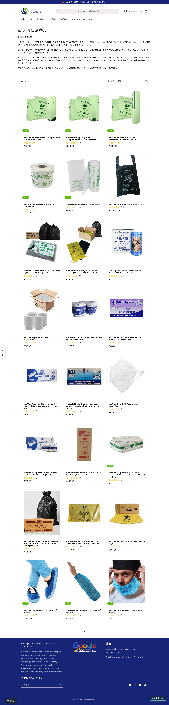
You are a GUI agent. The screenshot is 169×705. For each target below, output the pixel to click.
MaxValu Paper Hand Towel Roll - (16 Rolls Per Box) (41, 338)
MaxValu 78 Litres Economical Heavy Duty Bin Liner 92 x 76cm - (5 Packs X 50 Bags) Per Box (41, 544)
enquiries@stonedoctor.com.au (121, 649)
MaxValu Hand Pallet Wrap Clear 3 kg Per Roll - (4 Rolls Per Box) (83, 474)
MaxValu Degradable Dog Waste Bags (126, 204)
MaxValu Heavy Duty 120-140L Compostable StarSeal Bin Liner (124, 139)
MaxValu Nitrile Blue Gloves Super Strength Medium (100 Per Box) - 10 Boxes (82, 406)
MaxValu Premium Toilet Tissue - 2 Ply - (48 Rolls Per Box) (84, 338)
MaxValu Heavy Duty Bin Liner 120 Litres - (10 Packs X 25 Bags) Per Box (83, 272)
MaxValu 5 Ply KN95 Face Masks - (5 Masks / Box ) (125, 405)
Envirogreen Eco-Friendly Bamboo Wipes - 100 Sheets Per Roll (125, 272)
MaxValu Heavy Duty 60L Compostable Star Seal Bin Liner (42, 139)
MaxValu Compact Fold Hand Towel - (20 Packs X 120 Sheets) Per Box (41, 474)
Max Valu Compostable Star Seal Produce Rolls (39, 205)
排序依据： (111, 81)
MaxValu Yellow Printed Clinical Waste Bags (127, 543)
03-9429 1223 (112, 652)
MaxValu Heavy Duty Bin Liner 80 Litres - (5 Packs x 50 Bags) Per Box (42, 272)
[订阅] (60, 685)
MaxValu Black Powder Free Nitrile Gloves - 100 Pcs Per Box (125, 338)
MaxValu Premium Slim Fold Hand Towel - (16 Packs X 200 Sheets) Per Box (40, 406)
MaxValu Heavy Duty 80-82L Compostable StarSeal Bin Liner (81, 139)
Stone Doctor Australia (87, 700)
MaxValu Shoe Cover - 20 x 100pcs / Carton (40, 611)
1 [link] (78, 631)
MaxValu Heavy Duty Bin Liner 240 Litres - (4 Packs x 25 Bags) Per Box (82, 542)
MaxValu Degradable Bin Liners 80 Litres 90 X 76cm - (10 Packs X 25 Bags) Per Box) (127, 475)
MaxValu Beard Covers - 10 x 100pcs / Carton (126, 611)
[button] (24, 19)
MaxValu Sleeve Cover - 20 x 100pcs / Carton (83, 611)
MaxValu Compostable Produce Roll (83, 204)
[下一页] (90, 631)
